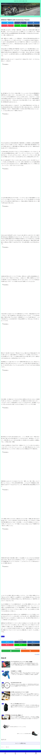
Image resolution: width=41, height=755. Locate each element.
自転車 (3, 636)
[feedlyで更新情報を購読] (10, 651)
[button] (38, 351)
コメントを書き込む (20, 743)
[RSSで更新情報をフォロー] (30, 651)
